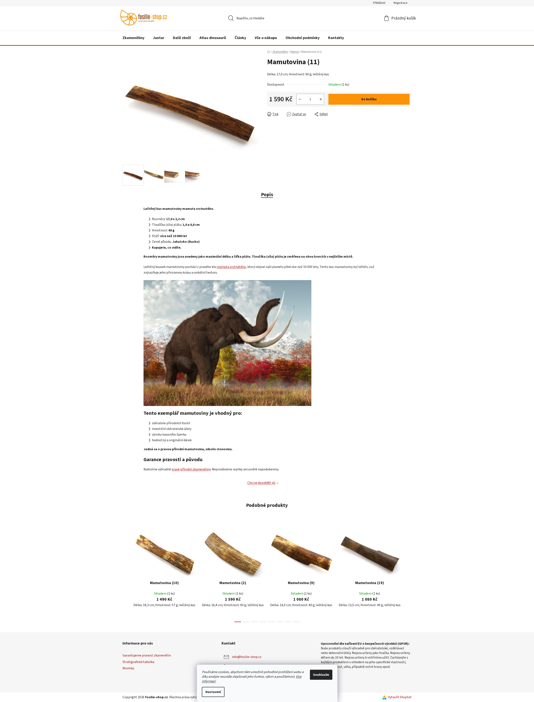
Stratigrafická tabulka (138, 662)
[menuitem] (133, 38)
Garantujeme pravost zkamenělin (147, 655)
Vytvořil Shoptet (400, 697)
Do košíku (369, 99)
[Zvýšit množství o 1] (321, 99)
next (408, 575)
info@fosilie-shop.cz (246, 657)
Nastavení (213, 692)
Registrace (400, 3)
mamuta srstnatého (231, 267)
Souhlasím (321, 674)
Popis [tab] (267, 194)
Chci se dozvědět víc (261, 482)
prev (126, 575)
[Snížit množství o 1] (300, 99)
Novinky (128, 668)
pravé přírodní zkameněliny (191, 469)
